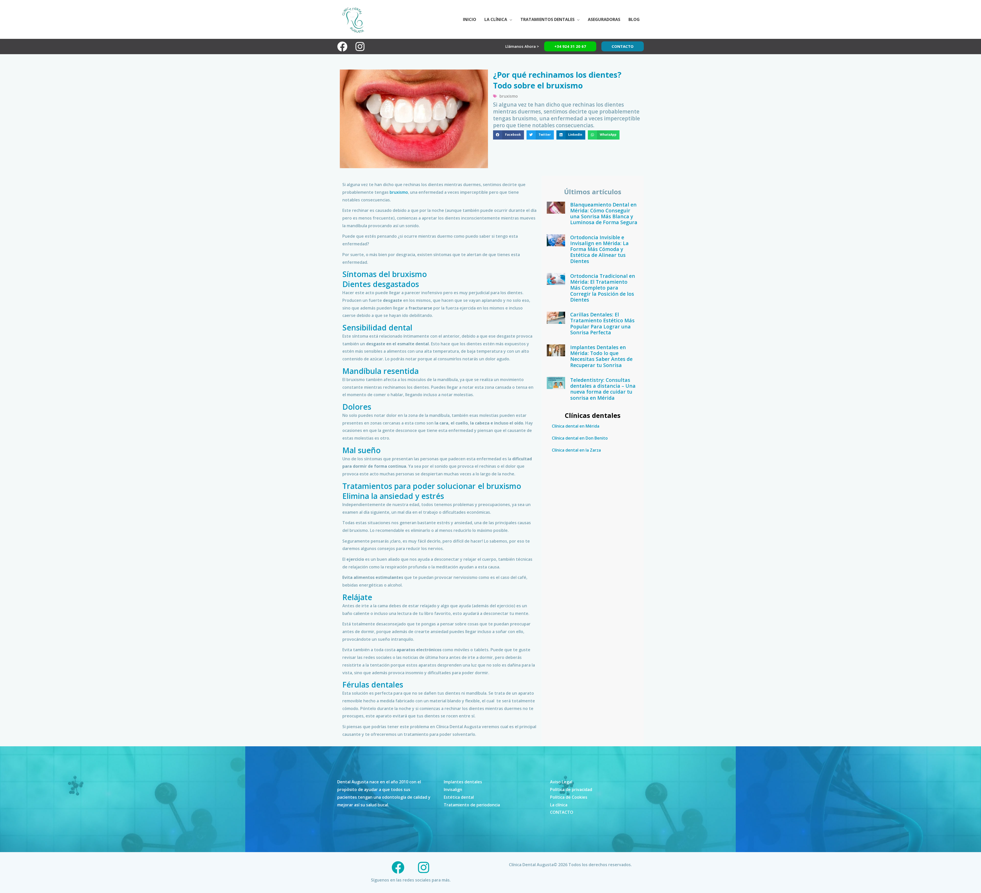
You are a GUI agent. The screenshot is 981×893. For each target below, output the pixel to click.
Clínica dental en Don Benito (580, 438)
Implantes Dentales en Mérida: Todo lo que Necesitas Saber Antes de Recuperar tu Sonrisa (601, 356)
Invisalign (453, 789)
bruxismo (508, 96)
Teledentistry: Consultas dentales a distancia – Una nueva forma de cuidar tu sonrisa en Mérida (603, 388)
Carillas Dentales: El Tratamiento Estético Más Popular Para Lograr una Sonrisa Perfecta (602, 323)
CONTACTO (561, 812)
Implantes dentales (463, 782)
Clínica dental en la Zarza (576, 450)
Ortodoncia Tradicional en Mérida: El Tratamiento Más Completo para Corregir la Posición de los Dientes (602, 287)
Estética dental (459, 797)
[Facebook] (342, 46)
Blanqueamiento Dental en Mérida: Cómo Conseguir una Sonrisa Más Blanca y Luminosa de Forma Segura (603, 213)
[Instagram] (360, 46)
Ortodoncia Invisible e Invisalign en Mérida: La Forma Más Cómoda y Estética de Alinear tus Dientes (599, 249)
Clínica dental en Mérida (575, 426)
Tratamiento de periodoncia (472, 805)
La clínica (558, 805)
